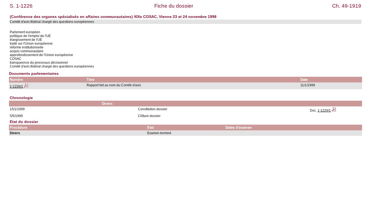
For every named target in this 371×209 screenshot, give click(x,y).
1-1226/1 (16, 86)
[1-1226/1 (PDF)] (26, 86)
